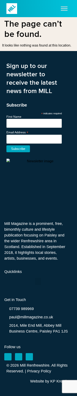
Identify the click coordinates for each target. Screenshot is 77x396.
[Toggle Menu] (64, 8)
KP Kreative (60, 381)
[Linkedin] (29, 356)
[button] (38, 281)
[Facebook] (8, 356)
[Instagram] (18, 356)
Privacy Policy (39, 371)
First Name (13, 116)
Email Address (17, 132)
